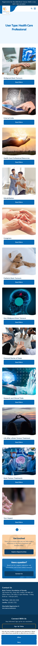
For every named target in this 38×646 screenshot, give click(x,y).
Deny (19, 642)
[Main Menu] (35, 8)
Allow (19, 637)
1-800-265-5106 (14, 600)
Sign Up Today (19, 626)
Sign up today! (21, 4)
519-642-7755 (12, 602)
